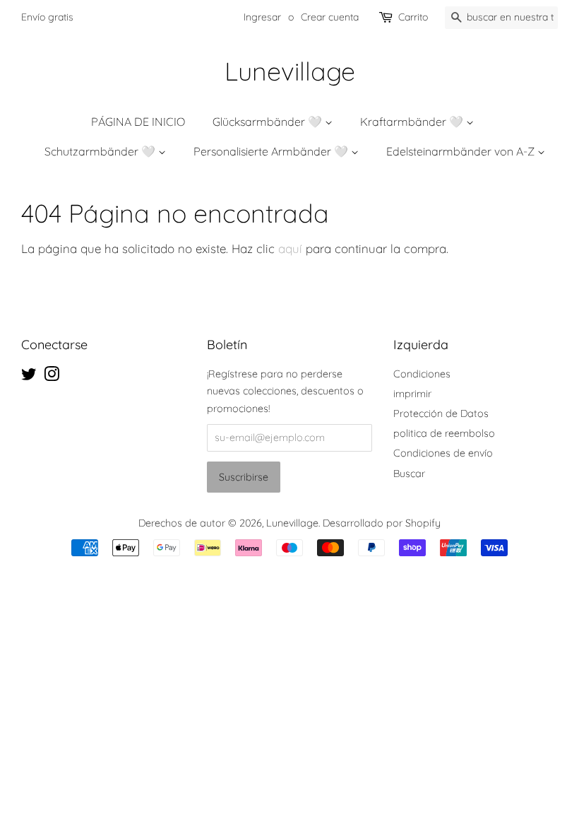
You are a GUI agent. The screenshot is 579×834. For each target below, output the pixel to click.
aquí (290, 248)
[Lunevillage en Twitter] (29, 376)
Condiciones (421, 374)
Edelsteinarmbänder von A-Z (461, 151)
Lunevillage (290, 71)
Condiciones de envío (443, 453)
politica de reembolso (444, 433)
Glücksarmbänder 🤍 (269, 121)
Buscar (409, 473)
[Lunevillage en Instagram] (51, 376)
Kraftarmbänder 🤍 (413, 121)
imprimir (412, 393)
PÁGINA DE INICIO (138, 121)
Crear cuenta (330, 17)
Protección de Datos (441, 413)
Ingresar (262, 17)
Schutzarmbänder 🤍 (101, 151)
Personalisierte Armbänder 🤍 (272, 151)
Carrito (413, 17)
